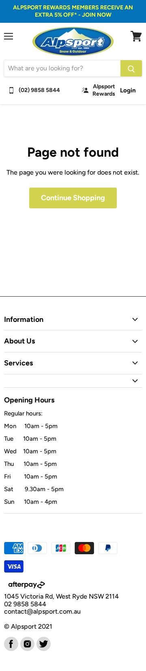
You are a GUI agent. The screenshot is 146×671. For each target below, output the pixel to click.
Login (128, 90)
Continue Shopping (73, 197)
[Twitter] (43, 643)
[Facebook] (10, 643)
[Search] (131, 68)
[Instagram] (27, 643)
